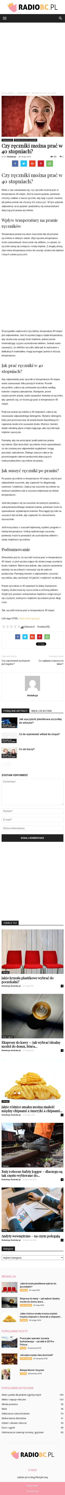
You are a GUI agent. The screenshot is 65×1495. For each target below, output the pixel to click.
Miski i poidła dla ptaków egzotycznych (21, 1394)
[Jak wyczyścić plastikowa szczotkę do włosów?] (9, 722)
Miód (4, 1408)
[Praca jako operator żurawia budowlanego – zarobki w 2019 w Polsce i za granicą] (9, 1342)
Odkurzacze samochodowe (16, 1413)
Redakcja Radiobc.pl (11, 986)
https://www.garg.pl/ (29, 618)
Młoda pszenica (10, 1404)
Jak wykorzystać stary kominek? (36, 1355)
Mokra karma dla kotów (14, 1418)
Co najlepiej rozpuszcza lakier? (51, 662)
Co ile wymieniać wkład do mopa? (39, 734)
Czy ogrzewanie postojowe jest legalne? (16, 662)
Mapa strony (32, 1485)
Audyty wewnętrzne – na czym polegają (31, 1236)
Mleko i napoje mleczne (14, 1399)
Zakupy (6, 972)
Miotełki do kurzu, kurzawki (25, 140)
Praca (5, 1230)
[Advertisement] (32, 56)
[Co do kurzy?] (9, 752)
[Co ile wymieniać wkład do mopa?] (9, 737)
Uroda (23, 1373)
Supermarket (7, 140)
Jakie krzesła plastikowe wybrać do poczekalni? (28, 980)
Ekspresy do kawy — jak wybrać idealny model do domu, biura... (31, 1044)
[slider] (11, 626)
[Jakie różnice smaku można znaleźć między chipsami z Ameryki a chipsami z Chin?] (32, 1080)
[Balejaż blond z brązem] (6, 1374)
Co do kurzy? (27, 749)
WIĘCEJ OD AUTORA (41, 711)
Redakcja (11, 156)
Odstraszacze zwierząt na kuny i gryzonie (23, 1432)
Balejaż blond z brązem (32, 1370)
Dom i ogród (8, 1037)
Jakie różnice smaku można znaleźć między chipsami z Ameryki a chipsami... (32, 1109)
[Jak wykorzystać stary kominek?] (9, 1359)
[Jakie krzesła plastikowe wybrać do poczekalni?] (32, 951)
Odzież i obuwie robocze (14, 1422)
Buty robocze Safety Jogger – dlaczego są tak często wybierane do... (32, 1173)
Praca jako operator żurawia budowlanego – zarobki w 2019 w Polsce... (37, 1341)
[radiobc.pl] (32, 7)
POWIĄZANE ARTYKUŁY (15, 711)
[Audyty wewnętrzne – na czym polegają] (32, 1209)
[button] (60, 18)
